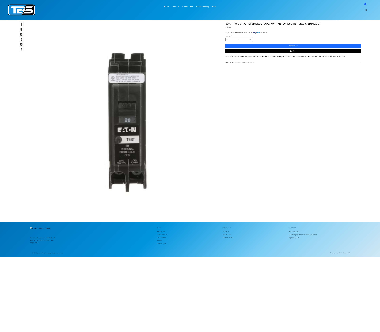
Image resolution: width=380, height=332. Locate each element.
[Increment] (250, 39)
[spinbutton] (238, 39)
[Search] (366, 10)
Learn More (264, 33)
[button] (365, 3)
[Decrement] (227, 39)
